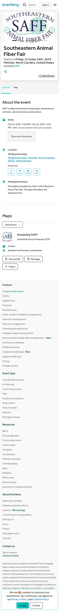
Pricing (5, 361)
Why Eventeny (9, 310)
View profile (14, 259)
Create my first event (13, 291)
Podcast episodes (11, 458)
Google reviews (10, 365)
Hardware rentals (11, 347)
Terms (5, 524)
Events (5, 295)
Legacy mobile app (11, 356)
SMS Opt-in (8, 519)
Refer (5, 431)
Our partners (8, 454)
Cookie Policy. (41, 599)
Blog (4, 468)
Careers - (13, 510)
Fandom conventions (12, 398)
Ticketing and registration (15, 328)
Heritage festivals (11, 417)
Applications (8, 300)
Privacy (6, 528)
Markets (6, 412)
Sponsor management (13, 323)
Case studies (8, 444)
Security (6, 538)
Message (35, 259)
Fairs (4, 393)
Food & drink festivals (13, 379)
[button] (29, 5)
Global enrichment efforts (15, 505)
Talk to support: (10, 554)
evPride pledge (10, 463)
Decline (36, 605)
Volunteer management (14, 319)
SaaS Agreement (11, 533)
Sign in (45, 4)
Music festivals (9, 407)
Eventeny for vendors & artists (17, 486)
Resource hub (9, 482)
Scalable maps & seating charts (17, 333)
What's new (8, 477)
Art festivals (8, 384)
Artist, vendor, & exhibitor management (22, 314)
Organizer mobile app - (16, 351)
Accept (22, 605)
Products (7, 305)
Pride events (8, 403)
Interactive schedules (13, 342)
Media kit (6, 473)
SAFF (17, 66)
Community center (11, 440)
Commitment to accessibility (16, 514)
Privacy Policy (19, 599)
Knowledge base (10, 435)
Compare (7, 449)
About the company (12, 500)
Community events (12, 389)
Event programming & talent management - (26, 337)
